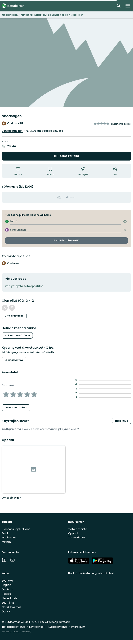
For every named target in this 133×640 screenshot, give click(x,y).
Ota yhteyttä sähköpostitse (24, 286)
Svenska (7, 581)
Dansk (6, 611)
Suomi (6, 603)
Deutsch (7, 589)
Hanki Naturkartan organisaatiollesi (90, 573)
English (6, 585)
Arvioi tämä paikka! (121, 123)
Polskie (6, 594)
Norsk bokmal (11, 607)
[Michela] (12, 308)
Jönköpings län (12, 131)
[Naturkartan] (13, 5)
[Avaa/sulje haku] (118, 5)
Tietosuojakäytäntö (14, 627)
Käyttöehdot (37, 627)
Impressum (78, 627)
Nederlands (9, 598)
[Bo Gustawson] (5, 308)
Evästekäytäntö (58, 627)
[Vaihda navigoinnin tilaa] (127, 5)
